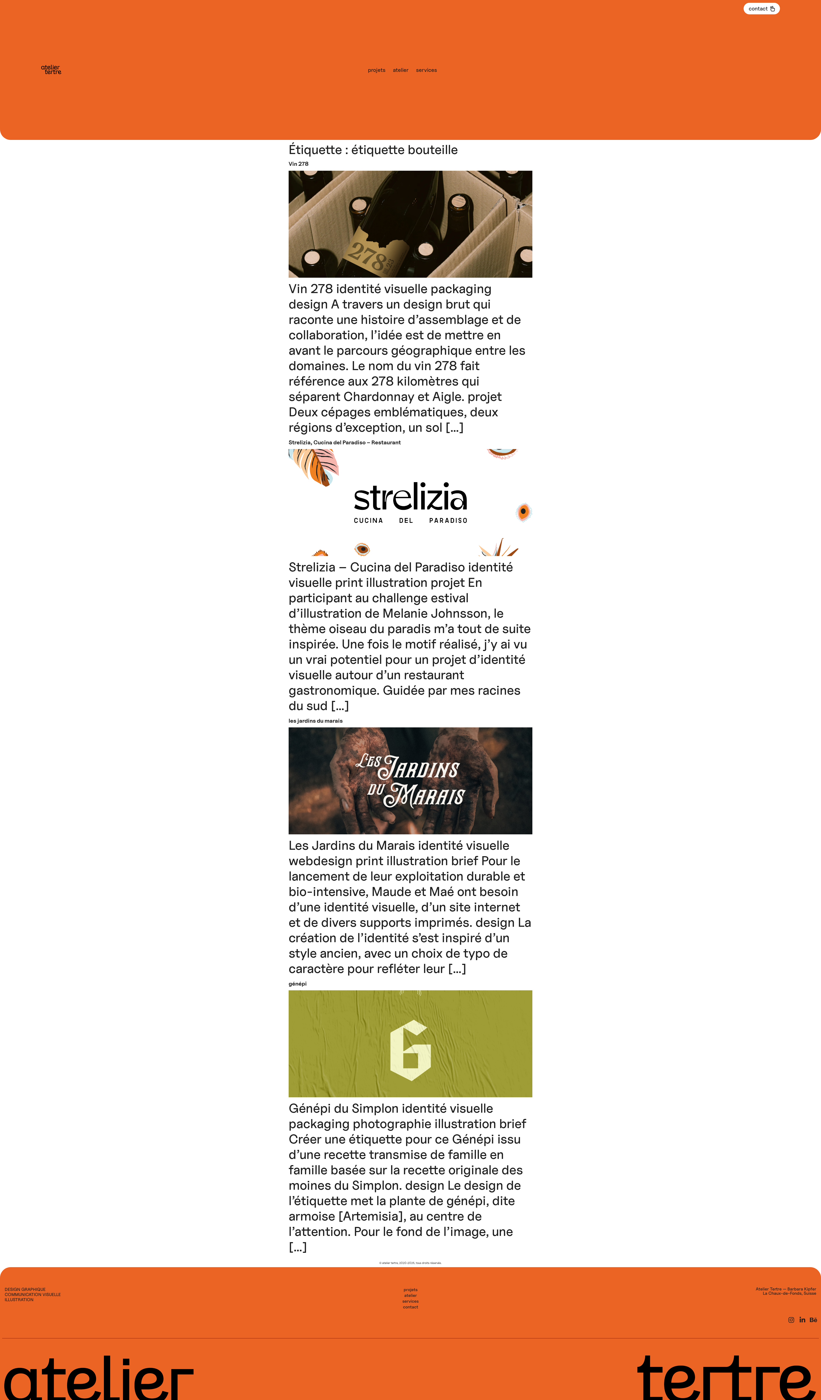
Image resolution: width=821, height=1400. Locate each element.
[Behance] (813, 1320)
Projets (376, 70)
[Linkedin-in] (802, 1320)
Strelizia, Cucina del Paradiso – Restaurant (345, 442)
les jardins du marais (316, 720)
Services (426, 70)
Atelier (401, 70)
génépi (298, 983)
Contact (410, 1307)
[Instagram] (791, 1320)
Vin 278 (299, 163)
